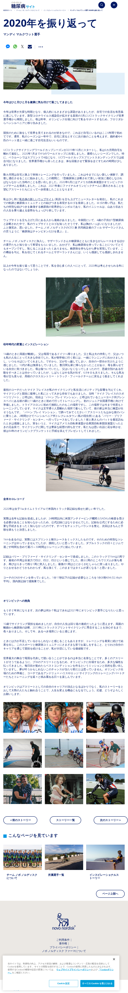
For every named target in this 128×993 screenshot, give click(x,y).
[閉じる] (114, 959)
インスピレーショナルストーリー (105, 865)
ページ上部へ (110, 894)
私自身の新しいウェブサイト (36, 199)
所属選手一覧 (64, 864)
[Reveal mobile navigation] (114, 5)
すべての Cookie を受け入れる (97, 983)
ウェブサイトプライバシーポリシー (73, 969)
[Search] (101, 5)
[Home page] (23, 5)
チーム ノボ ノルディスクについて (22, 865)
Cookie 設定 (63, 983)
